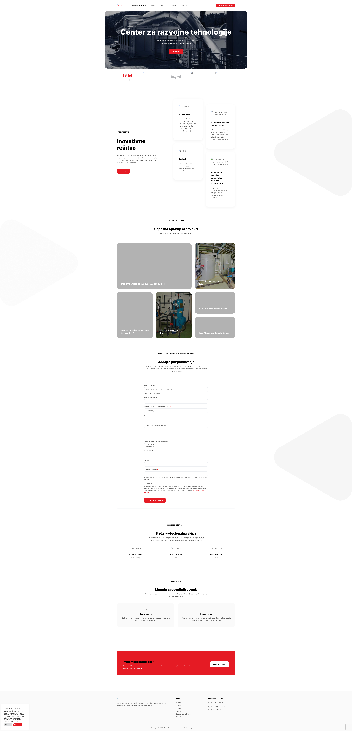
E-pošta (147, 460)
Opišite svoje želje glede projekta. (155, 425)
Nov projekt (150, 444)
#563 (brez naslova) (139, 5)
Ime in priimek (149, 451)
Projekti (163, 5)
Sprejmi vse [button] (17, 724)
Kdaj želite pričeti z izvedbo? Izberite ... (157, 406)
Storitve (153, 5)
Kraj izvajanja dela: (151, 416)
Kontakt (184, 5)
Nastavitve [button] (8, 724)
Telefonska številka (151, 469)
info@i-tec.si (219, 709)
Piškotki (179, 717)
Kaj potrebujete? (150, 385)
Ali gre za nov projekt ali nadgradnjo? (156, 441)
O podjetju (173, 5)
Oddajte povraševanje (183, 714)
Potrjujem (149, 484)
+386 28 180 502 (220, 707)
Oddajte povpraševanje (225, 5)
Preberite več (14, 721)
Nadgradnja (150, 447)
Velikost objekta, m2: (151, 397)
